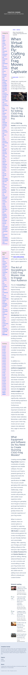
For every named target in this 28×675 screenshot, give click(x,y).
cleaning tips (4, 122)
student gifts (4, 164)
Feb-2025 (4, 384)
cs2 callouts (4, 278)
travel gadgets (5, 100)
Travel (3, 38)
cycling (3, 312)
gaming (3, 139)
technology (4, 75)
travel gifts (4, 173)
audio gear (4, 175)
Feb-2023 (4, 355)
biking (3, 77)
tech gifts (4, 169)
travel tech (4, 221)
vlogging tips (4, 89)
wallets (3, 218)
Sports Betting (4, 228)
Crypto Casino (4, 226)
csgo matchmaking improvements (5, 309)
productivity (4, 124)
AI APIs (3, 195)
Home (14, 29)
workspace (4, 170)
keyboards (4, 211)
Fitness (3, 41)
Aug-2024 (4, 369)
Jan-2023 (4, 350)
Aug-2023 (4, 356)
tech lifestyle (4, 220)
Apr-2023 (4, 370)
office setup (4, 181)
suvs (3, 294)
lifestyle (3, 119)
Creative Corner (14, 12)
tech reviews (4, 125)
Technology (4, 55)
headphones (4, 215)
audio (3, 176)
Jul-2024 (3, 375)
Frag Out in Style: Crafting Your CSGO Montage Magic (22, 588)
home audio (4, 88)
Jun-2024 (4, 349)
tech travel (4, 192)
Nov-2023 (4, 352)
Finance (3, 60)
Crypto (3, 225)
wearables (4, 99)
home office (4, 96)
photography (4, 110)
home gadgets (5, 178)
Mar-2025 (4, 388)
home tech (4, 223)
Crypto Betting (5, 237)
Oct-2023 (4, 353)
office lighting (4, 209)
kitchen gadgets (5, 179)
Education (4, 48)
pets (3, 281)
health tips (4, 150)
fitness (3, 138)
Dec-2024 (4, 383)
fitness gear (4, 190)
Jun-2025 (4, 391)
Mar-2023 (4, 377)
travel (3, 172)
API (3, 232)
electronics (4, 207)
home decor (4, 86)
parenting (4, 189)
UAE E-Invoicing (5, 238)
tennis (3, 283)
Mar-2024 (4, 380)
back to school (4, 131)
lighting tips (4, 141)
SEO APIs (4, 71)
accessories (4, 117)
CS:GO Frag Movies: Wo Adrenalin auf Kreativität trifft (22, 635)
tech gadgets (4, 85)
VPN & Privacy (4, 243)
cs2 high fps (4, 280)
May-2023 (4, 346)
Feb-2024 (4, 361)
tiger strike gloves (18, 257)
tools (3, 193)
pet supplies (4, 83)
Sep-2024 (4, 363)
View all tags (4, 334)
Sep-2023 (4, 360)
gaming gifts (4, 153)
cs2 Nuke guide (5, 329)
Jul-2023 (3, 372)
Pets (3, 46)
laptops (3, 108)
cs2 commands (5, 269)
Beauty (3, 61)
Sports (3, 35)
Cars (3, 49)
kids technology (5, 142)
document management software (4, 272)
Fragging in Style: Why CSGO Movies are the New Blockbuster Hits (21, 614)
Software (4, 40)
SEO (3, 65)
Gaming (18, 29)
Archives (3, 660)
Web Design (4, 66)
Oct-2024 (4, 366)
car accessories (5, 94)
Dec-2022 (4, 364)
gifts (3, 136)
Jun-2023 (4, 381)
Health (3, 37)
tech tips (3, 127)
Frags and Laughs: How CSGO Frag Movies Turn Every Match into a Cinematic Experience (21, 600)
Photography (4, 51)
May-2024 (4, 358)
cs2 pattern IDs (5, 292)
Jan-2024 (4, 374)
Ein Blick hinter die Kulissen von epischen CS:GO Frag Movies (21, 625)
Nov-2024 (4, 347)
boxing (3, 256)
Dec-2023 (4, 367)
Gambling (4, 82)
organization (4, 217)
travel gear (4, 97)
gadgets (3, 120)
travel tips (4, 206)
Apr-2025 (4, 386)
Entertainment (5, 63)
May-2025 (4, 389)
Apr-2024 (4, 378)
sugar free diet (5, 258)
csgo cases (4, 284)
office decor (4, 152)
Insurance (4, 44)
